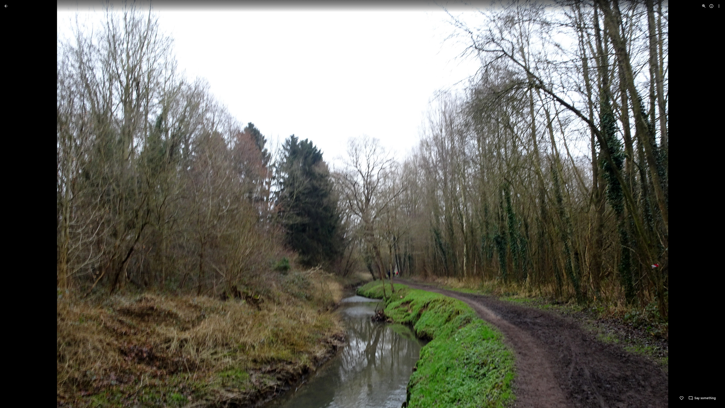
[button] (10, 204)
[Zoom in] (704, 6)
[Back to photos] (6, 6)
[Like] (681, 398)
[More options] (719, 6)
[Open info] (711, 6)
